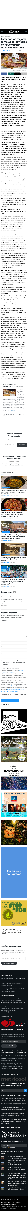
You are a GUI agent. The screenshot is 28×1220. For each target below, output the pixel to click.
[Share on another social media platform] (24, 74)
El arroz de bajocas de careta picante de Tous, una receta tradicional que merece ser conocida (13, 492)
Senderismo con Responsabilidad (8, 1204)
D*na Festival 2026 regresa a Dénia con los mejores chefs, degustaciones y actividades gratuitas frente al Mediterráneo (13, 582)
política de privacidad (18, 1070)
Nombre (3, 640)
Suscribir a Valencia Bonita (9, 963)
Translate (12, 1147)
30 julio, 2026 (14, 562)
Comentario (4, 620)
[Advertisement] (14, 15)
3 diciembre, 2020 (17, 51)
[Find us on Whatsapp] (10, 1199)
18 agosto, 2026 (14, 495)
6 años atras (14, 597)
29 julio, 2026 (14, 586)
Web (2, 654)
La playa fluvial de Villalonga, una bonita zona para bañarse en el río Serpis (17, 1188)
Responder (4, 605)
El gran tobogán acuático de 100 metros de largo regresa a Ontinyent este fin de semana (16, 1169)
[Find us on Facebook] (1, 1199)
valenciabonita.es (13, 1206)
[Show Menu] (2, 31)
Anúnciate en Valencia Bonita (7, 1202)
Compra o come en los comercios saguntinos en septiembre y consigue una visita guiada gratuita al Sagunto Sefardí (13, 1115)
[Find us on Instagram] (3, 1199)
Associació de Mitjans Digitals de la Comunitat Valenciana (13, 979)
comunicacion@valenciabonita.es (9, 1012)
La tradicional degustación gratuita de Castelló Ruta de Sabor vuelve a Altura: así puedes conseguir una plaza (13, 536)
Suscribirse (22, 445)
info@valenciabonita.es (10, 686)
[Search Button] (26, 31)
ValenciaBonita (7, 51)
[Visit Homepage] (14, 31)
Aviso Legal (11, 672)
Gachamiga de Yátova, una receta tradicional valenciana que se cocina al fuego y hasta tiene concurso (13, 514)
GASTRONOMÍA (8, 36)
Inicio (2, 36)
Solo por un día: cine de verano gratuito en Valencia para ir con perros (17, 1163)
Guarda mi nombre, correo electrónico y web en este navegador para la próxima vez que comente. (14, 662)
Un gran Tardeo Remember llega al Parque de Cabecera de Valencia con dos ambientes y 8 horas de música (13, 1109)
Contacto (18, 1202)
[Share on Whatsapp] (11, 74)
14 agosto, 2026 (14, 518)
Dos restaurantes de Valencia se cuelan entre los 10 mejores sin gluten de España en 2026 (13, 559)
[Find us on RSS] (17, 1199)
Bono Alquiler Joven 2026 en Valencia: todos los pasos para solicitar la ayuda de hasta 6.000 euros (13, 1099)
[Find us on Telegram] (8, 1199)
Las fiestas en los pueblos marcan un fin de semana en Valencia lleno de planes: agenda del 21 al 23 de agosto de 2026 (13, 1121)
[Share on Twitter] (17, 74)
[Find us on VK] (15, 1199)
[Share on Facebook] (4, 74)
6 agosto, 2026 (14, 540)
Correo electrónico (6, 647)
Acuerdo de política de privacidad (10, 668)
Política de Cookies (12, 1208)
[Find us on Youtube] (5, 1199)
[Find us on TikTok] (12, 1199)
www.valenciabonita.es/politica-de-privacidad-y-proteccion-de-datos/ (12, 690)
